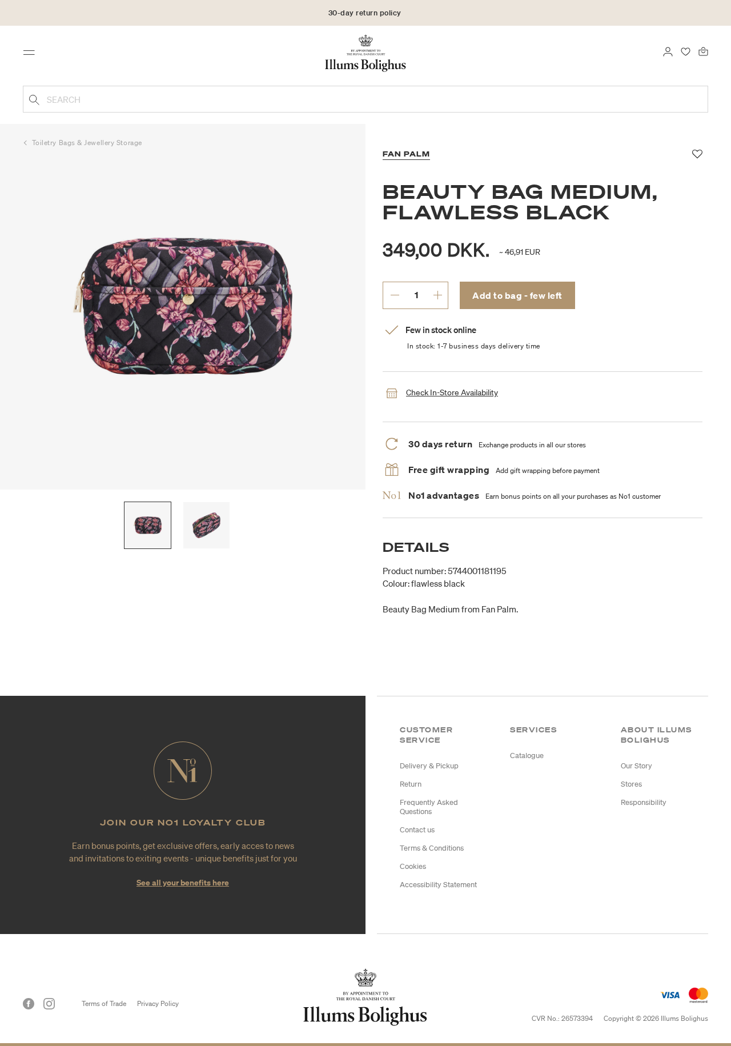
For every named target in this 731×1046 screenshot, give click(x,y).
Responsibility (643, 802)
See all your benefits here (182, 882)
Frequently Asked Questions (429, 806)
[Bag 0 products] (703, 50)
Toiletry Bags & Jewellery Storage (87, 142)
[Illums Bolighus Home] (365, 52)
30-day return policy (364, 13)
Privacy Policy (158, 1003)
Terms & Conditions (432, 848)
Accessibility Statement (438, 884)
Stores (631, 784)
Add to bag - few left (517, 295)
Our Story (636, 766)
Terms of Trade (104, 1003)
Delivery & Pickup (429, 766)
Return (410, 784)
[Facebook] (28, 1003)
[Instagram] (49, 1003)
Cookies (413, 866)
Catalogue (527, 755)
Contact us (417, 830)
